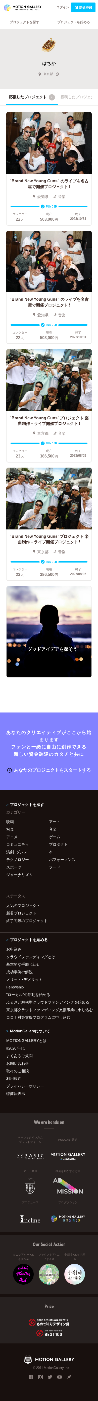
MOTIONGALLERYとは (26, 1040)
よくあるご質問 (19, 1055)
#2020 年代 (15, 1048)
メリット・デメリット (24, 979)
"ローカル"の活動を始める (28, 994)
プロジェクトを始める (73, 21)
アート (54, 821)
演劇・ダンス (16, 852)
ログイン (62, 7)
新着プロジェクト (21, 913)
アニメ (12, 836)
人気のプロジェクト (23, 905)
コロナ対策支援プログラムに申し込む (38, 1017)
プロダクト (58, 844)
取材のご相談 (17, 1071)
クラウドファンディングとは (30, 956)
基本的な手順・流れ (22, 964)
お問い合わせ (17, 1063)
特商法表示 (15, 1093)
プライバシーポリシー (25, 1086)
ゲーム (54, 836)
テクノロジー (17, 859)
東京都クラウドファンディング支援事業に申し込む (49, 1009)
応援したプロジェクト (31, 96)
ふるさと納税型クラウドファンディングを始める (47, 1002)
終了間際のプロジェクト (27, 920)
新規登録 (85, 7)
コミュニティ (17, 844)
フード (54, 867)
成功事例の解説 (19, 972)
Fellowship (15, 987)
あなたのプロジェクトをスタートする (52, 769)
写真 (10, 829)
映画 (10, 821)
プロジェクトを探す (24, 21)
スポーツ (13, 867)
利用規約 (13, 1078)
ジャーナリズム (19, 874)
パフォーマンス (62, 859)
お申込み (13, 949)
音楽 (53, 829)
